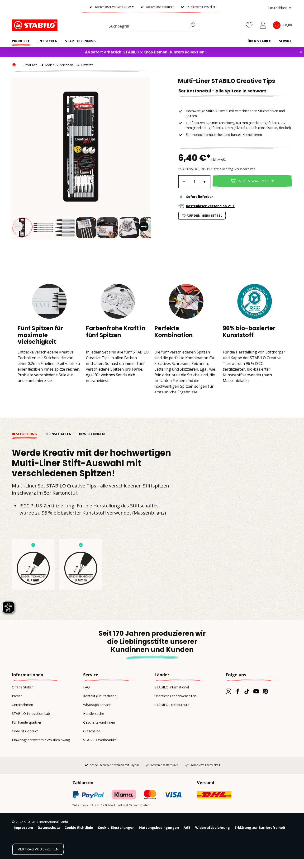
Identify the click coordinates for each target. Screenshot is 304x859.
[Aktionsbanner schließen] (300, 52)
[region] (80, 159)
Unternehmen (22, 704)
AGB (187, 827)
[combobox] (152, 27)
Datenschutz (49, 827)
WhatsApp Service (97, 704)
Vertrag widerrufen (38, 849)
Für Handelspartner (26, 722)
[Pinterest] (265, 691)
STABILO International (171, 687)
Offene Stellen (22, 687)
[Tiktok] (247, 691)
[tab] (28, 434)
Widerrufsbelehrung (212, 827)
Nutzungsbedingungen (159, 827)
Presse (17, 696)
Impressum (23, 827)
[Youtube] (256, 691)
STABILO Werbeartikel (100, 740)
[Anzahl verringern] (184, 181)
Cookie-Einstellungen (116, 827)
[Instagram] (228, 691)
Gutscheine (91, 731)
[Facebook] (237, 691)
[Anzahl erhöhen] (204, 181)
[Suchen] (194, 25)
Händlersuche (93, 713)
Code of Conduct (25, 731)
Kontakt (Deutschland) (100, 696)
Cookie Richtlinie (79, 827)
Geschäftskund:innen (99, 722)
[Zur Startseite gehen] (35, 25)
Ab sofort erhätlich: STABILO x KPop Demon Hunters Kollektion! (145, 52)
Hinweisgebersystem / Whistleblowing (41, 740)
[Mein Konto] (263, 25)
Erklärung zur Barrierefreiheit (260, 827)
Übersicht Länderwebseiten (175, 696)
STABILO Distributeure (171, 704)
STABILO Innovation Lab (31, 713)
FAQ (86, 687)
